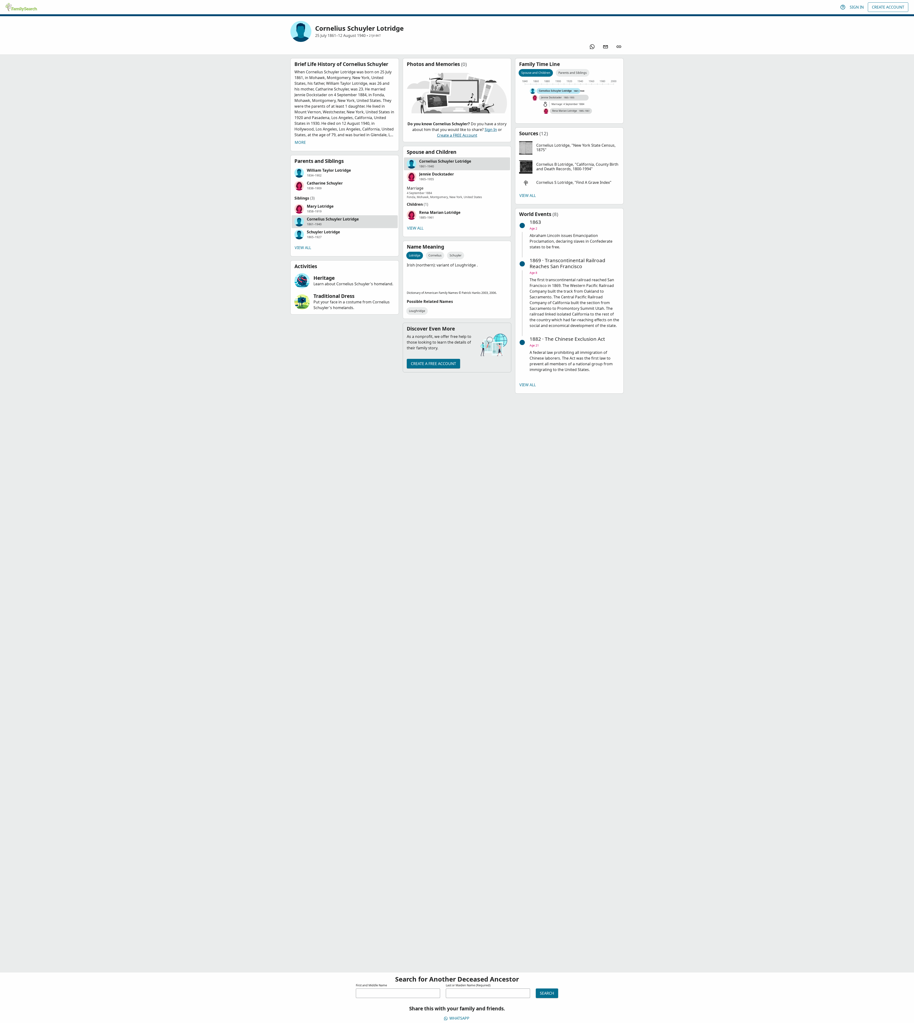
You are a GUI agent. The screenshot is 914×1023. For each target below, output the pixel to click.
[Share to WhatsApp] (592, 46)
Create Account (888, 7)
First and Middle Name (371, 985)
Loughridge (417, 311)
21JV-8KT (375, 36)
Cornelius (435, 255)
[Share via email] (605, 46)
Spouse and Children (535, 73)
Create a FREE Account (457, 135)
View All (303, 247)
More (300, 142)
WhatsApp (459, 1018)
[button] (345, 172)
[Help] (843, 7)
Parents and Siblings (572, 73)
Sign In (857, 7)
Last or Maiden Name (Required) (468, 985)
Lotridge (414, 255)
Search (547, 993)
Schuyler (456, 255)
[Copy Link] (619, 46)
